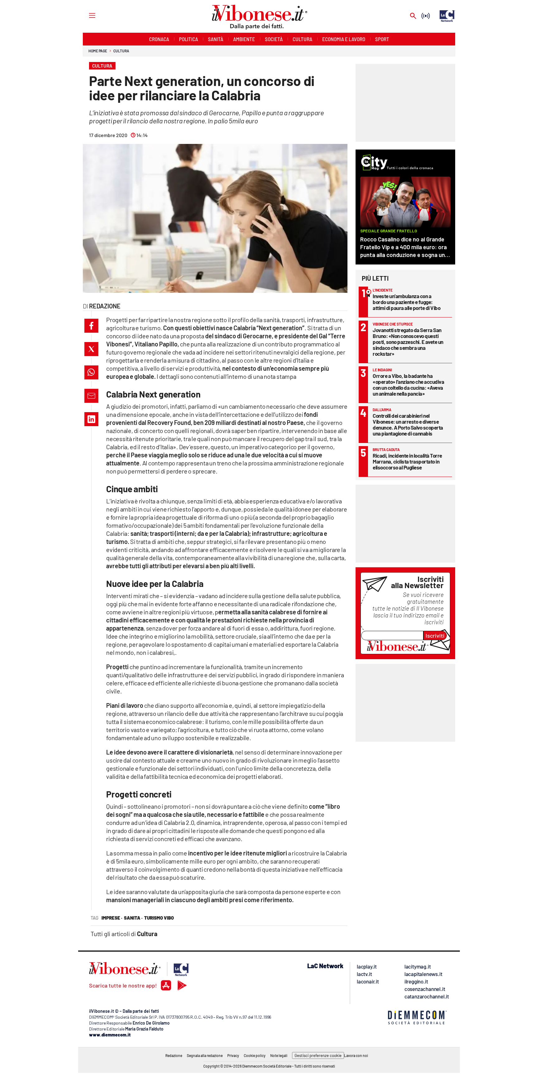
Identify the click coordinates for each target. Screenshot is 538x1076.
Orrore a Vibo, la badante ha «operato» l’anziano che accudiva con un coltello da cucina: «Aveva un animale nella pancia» (408, 385)
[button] (91, 325)
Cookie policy (255, 1055)
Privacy (233, 1055)
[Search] (413, 16)
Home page (97, 51)
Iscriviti (435, 635)
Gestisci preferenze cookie (318, 1055)
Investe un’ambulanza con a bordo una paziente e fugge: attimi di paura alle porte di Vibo (406, 302)
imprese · (111, 918)
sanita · (133, 918)
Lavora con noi (356, 1055)
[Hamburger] (86, 15)
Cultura (121, 51)
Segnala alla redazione (205, 1055)
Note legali (278, 1055)
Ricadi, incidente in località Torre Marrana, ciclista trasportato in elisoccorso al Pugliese (407, 461)
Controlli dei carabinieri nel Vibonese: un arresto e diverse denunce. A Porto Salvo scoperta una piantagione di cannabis (408, 424)
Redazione (173, 1055)
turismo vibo (159, 918)
